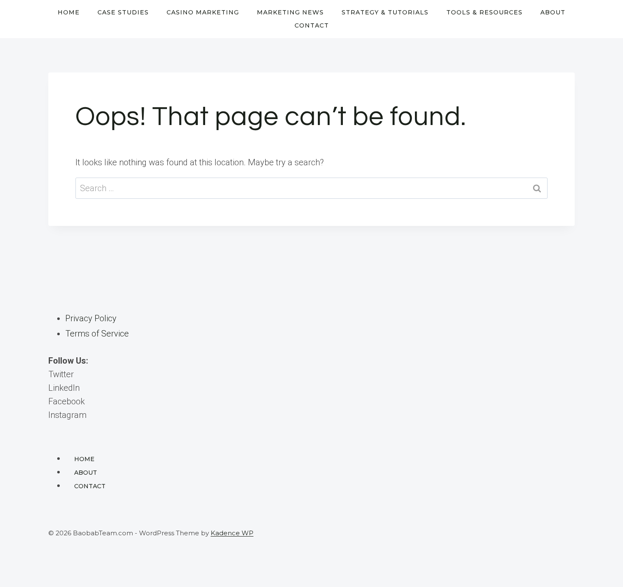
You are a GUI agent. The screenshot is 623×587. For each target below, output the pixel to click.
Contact (312, 25)
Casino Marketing (203, 12)
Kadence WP (232, 533)
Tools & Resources (484, 12)
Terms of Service (97, 333)
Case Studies (123, 12)
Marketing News (290, 12)
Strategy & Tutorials (385, 12)
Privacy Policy (91, 318)
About (552, 12)
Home (69, 12)
